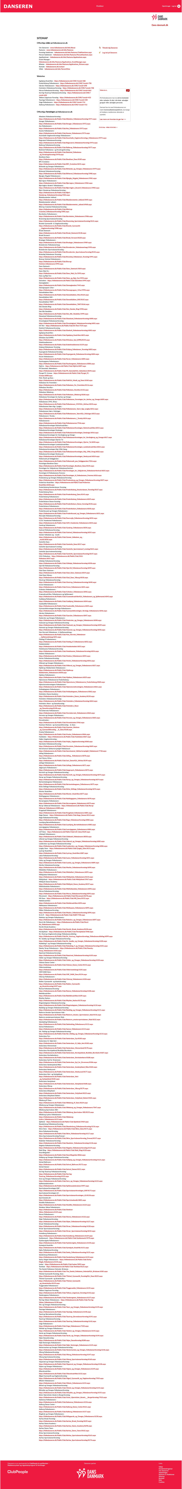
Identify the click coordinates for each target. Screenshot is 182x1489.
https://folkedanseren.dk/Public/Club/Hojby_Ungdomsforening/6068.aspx (66, 741)
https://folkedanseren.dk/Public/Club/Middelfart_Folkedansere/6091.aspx (66, 872)
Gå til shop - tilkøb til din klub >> (108, 127)
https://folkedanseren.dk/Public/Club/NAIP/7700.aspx (65, 915)
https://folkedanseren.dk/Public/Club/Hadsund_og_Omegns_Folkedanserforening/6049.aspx (72, 625)
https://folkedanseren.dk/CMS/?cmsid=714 (69, 102)
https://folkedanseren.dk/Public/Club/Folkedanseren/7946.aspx (62, 423)
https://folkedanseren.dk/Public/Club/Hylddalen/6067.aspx (69, 737)
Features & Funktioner (166, 1474)
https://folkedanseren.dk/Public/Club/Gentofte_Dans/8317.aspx (62, 544)
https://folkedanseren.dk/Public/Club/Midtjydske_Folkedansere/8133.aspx (66, 877)
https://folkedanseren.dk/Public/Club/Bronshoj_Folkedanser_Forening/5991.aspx (68, 257)
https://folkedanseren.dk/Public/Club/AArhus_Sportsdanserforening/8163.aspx (67, 1435)
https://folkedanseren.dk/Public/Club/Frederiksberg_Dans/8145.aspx (64, 494)
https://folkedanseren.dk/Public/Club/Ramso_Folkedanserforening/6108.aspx (67, 991)
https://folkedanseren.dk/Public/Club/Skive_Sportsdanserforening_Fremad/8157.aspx (70, 1138)
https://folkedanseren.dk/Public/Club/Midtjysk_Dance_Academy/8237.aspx (66, 884)
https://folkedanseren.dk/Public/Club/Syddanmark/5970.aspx (71, 1238)
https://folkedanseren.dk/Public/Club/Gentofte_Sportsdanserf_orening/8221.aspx (68, 549)
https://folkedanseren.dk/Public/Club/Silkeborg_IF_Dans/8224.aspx (63, 1103)
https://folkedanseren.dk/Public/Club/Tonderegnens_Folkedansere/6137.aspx (67, 1297)
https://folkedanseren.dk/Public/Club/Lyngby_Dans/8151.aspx (72, 848)
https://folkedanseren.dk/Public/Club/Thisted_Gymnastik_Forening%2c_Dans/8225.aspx (71, 1276)
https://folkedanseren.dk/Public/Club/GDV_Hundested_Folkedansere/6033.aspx (68, 523)
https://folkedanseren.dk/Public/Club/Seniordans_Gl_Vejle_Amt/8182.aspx (66, 1043)
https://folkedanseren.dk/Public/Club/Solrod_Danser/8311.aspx (62, 1169)
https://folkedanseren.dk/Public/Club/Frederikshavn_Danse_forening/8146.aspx (67, 504)
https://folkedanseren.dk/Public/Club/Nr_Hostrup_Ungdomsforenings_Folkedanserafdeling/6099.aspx (76, 936)
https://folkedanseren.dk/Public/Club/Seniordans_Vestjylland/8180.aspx (65, 1084)
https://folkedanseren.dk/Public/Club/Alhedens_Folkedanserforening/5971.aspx (67, 119)
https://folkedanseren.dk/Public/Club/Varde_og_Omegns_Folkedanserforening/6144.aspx (71, 1335)
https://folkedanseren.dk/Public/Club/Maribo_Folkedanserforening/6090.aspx (67, 867)
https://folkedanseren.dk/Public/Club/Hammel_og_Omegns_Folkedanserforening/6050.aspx (72, 630)
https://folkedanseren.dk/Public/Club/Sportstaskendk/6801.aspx (62, 1200)
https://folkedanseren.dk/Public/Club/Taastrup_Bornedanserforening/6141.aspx (68, 1316)
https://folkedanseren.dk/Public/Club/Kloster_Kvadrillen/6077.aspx (63, 794)
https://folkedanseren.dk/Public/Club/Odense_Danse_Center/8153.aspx (65, 965)
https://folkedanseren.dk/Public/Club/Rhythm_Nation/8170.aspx (62, 1000)
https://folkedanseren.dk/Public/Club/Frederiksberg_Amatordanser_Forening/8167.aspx (70, 490)
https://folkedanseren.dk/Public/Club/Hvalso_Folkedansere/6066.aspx (64, 734)
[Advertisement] (86, 23)
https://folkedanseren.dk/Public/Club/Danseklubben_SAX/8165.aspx (63, 299)
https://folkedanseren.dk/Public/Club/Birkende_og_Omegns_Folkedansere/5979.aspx (69, 169)
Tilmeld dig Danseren (109, 48)
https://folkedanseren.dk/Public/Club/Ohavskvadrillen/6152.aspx (62, 1374)
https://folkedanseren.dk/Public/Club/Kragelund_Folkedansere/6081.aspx (65, 813)
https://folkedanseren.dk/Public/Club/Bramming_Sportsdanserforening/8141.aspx (68, 221)
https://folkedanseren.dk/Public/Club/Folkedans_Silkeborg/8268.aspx (64, 395)
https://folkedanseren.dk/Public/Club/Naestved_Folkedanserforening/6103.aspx (68, 955)
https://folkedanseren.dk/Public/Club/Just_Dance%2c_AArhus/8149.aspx (65, 760)
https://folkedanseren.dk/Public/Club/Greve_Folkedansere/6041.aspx (64, 587)
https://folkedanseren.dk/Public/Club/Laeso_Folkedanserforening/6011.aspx (66, 858)
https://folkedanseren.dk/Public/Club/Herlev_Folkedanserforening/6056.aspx (67, 661)
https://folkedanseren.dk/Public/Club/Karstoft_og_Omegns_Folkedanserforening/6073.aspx (72, 775)
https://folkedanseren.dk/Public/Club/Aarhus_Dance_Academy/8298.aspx (65, 1426)
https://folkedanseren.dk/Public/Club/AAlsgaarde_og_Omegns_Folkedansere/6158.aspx (70, 1416)
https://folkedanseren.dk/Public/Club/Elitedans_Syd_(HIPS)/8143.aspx (64, 340)
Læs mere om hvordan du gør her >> (113, 119)
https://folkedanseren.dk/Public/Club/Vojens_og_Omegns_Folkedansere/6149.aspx (69, 1369)
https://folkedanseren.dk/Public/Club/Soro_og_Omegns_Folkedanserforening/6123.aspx (70, 1181)
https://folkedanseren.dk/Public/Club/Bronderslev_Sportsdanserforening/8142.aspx (69, 252)
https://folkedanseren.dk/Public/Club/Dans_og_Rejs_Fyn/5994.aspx (63, 278)
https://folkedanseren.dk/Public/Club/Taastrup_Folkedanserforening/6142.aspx (67, 1321)
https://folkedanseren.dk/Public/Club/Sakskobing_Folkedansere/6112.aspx (66, 1024)
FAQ (160, 1480)
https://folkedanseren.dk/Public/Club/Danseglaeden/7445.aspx (62, 285)
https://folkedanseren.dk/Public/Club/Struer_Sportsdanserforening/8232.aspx (67, 1231)
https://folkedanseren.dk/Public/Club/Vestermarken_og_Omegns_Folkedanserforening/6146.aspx (74, 1350)
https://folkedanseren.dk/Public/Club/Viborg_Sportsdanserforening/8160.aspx (67, 1359)
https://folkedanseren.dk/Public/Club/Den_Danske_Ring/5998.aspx (63, 309)
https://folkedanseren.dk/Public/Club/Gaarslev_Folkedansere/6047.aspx (65, 615)
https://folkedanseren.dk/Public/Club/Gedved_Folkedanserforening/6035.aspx (67, 532)
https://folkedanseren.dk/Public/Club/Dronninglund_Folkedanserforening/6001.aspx (69, 323)
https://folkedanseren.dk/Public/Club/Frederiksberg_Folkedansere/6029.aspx (67, 499)
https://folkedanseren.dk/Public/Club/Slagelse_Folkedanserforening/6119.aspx (67, 1148)
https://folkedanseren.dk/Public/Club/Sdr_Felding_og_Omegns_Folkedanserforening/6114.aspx (73, 1034)
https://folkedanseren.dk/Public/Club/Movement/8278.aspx (70, 896)
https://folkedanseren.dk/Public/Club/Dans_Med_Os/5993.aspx (62, 273)
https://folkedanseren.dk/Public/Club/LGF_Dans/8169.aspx (68, 832)
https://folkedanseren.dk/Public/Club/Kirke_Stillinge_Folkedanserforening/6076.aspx (69, 789)
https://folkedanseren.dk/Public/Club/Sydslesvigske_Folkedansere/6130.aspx (67, 1243)
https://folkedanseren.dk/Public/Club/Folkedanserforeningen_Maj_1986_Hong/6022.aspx (71, 452)
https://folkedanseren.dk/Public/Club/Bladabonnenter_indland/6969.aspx (65, 200)
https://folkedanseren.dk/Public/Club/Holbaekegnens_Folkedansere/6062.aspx (67, 691)
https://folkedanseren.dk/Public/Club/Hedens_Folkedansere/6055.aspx (64, 656)
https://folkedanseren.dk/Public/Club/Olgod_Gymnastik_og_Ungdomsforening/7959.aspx (71, 1378)
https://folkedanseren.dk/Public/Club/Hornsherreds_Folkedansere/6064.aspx (67, 713)
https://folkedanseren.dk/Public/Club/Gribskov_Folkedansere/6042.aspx (65, 592)
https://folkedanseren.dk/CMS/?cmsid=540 (72, 100)
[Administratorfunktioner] (179, 6)
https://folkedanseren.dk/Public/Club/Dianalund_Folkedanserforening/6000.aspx (68, 318)
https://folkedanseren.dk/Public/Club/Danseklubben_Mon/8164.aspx (64, 295)
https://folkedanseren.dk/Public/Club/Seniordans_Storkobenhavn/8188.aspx (66, 1057)
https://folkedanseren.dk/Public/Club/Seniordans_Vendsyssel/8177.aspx (65, 1072)
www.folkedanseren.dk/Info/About (62, 48)
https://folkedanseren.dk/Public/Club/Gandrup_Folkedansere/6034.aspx (65, 528)
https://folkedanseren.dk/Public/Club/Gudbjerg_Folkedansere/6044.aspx (65, 601)
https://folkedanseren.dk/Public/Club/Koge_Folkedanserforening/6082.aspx (66, 820)
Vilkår (161, 1467)
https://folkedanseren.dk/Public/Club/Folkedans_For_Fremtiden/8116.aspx (66, 385)
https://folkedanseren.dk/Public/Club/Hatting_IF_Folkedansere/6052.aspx (65, 642)
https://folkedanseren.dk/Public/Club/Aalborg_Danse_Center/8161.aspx (65, 1407)
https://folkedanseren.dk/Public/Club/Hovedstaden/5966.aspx (61, 722)
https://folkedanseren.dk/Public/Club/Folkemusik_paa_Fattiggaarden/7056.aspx (67, 461)
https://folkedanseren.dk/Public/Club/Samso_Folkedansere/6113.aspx (64, 1029)
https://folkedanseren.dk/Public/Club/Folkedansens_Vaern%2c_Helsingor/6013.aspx (69, 414)
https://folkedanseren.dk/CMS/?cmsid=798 (75, 83)
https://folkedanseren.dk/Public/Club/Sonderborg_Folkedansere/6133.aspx (66, 1257)
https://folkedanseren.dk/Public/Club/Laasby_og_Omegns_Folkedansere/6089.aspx (69, 863)
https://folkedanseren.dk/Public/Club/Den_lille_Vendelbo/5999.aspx (63, 314)
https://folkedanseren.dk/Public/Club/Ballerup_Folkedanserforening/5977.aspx (67, 147)
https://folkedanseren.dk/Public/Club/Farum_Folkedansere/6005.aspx (64, 359)
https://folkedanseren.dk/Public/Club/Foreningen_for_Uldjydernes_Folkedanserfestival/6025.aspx (74, 471)
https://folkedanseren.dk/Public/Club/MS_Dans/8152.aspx (68, 898)
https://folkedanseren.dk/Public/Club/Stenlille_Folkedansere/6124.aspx (65, 1205)
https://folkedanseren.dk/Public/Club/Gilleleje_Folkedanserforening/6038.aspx (67, 563)
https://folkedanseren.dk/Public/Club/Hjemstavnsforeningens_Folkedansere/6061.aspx (70, 687)
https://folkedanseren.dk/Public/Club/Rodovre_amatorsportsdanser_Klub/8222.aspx (69, 1019)
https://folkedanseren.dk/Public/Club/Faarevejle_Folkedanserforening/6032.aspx (68, 518)
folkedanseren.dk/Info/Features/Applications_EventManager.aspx (62, 62)
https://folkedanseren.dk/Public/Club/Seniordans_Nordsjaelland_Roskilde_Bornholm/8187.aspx (73, 1053)
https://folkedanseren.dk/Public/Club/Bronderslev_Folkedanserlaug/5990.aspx (67, 247)
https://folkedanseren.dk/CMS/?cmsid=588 (70, 81)
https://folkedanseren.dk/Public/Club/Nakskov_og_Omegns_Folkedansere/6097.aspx (69, 920)
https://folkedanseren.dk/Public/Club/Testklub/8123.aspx (67, 1267)
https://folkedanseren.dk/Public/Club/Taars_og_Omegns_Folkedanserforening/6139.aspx (71, 1307)
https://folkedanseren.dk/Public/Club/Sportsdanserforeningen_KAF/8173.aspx (67, 1190)
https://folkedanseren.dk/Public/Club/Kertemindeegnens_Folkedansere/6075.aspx (68, 784)
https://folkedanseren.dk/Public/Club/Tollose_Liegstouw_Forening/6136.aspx (67, 1293)
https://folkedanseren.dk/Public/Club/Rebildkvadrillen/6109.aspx (62, 996)
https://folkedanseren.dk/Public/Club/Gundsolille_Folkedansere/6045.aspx (66, 606)
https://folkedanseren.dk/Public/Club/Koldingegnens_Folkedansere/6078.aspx (67, 798)
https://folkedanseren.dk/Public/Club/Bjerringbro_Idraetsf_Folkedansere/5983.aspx (69, 188)
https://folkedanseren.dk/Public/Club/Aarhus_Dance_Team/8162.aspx (64, 1431)
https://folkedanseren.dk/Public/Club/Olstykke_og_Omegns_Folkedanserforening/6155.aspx (72, 1393)
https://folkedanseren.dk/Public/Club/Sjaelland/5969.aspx (67, 1122)
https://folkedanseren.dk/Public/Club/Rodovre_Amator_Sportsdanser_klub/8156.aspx (70, 1015)
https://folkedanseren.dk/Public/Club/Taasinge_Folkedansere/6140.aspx (65, 1312)
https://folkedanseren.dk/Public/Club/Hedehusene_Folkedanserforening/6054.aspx (69, 651)
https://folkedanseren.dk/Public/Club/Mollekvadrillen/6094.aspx (62, 903)
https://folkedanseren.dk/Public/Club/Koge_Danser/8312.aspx (72, 815)
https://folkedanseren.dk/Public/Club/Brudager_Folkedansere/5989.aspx (65, 242)
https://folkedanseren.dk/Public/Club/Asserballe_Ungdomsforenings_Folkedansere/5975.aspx (72, 138)
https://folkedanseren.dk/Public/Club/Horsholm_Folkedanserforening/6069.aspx (68, 746)
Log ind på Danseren (109, 53)
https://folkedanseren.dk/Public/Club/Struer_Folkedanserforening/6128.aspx (66, 1226)
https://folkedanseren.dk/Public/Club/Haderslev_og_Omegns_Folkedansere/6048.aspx (70, 620)
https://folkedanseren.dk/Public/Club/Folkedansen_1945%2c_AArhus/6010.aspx (68, 404)
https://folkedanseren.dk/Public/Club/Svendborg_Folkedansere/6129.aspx (66, 1236)
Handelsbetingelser (166, 1469)
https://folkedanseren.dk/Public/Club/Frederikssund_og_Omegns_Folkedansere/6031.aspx (71, 513)
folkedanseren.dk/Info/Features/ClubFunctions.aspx (73, 52)
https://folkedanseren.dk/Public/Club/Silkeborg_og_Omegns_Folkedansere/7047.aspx (70, 1107)
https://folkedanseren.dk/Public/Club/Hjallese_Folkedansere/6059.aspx (65, 677)
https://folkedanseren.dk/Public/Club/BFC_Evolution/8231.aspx (62, 164)
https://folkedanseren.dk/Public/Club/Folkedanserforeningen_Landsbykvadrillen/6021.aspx (72, 447)
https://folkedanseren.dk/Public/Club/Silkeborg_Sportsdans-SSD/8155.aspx (66, 1112)
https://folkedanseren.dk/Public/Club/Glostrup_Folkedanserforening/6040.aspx (67, 582)
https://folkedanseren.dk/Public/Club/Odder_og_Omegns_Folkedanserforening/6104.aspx (71, 960)
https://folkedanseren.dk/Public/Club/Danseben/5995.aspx (69, 280)
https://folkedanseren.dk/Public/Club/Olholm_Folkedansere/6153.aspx (64, 1383)
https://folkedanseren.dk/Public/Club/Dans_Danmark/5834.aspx (62, 269)
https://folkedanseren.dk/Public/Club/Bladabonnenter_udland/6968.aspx (65, 204)
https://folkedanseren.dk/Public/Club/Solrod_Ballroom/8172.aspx (63, 1164)
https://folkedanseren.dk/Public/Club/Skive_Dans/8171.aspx (70, 1129)
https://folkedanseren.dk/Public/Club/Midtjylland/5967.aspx (71, 879)
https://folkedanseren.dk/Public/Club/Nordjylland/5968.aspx (71, 932)
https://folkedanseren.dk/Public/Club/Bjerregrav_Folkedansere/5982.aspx (65, 183)
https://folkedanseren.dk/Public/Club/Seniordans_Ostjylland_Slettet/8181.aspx (67, 1098)
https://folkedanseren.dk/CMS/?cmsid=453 (75, 97)
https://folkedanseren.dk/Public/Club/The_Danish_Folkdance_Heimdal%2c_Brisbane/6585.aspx (73, 1271)
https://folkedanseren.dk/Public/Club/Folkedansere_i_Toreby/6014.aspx (65, 418)
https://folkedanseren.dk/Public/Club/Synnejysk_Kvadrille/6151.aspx (64, 1248)
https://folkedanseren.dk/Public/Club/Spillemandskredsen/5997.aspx (64, 1186)
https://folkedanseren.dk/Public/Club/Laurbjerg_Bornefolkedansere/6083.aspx (67, 825)
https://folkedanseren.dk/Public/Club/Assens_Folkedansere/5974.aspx (64, 133)
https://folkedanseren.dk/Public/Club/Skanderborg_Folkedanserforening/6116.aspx (69, 1126)
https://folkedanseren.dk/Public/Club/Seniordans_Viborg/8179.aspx (63, 1088)
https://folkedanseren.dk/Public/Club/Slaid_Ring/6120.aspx (69, 1150)
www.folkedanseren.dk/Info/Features (60, 50)
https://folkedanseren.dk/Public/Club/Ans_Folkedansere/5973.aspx (63, 128)
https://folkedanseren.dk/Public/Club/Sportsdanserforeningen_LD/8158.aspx (67, 1195)
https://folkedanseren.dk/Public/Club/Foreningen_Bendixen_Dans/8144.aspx (66, 466)
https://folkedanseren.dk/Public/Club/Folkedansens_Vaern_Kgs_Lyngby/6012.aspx (68, 409)
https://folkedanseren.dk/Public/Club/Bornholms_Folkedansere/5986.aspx (66, 216)
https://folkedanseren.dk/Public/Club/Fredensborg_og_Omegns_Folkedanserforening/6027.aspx (73, 480)
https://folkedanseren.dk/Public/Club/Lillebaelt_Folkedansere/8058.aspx (65, 836)
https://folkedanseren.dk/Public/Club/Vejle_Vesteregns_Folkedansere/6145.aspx (68, 1345)
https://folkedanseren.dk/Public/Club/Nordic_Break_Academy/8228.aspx (65, 929)
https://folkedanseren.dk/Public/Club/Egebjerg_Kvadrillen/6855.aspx (64, 335)
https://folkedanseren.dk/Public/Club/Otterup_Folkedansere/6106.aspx (65, 979)
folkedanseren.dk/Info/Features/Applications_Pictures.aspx (67, 64)
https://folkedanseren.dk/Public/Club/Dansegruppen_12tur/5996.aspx (64, 290)
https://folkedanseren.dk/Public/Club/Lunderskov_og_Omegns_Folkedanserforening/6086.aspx (73, 846)
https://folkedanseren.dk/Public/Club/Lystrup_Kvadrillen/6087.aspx (63, 853)
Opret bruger (166, 6)
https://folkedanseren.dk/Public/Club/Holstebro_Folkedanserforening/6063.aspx (68, 701)
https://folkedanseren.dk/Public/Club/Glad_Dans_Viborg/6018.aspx (63, 577)
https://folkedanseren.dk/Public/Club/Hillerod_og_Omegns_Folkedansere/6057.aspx (69, 665)
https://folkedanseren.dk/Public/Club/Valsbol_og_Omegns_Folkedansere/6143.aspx (69, 1331)
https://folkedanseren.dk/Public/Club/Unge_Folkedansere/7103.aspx (64, 1326)
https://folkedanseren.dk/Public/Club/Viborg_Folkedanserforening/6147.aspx (67, 1355)
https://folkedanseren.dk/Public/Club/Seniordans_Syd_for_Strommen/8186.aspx (68, 1062)
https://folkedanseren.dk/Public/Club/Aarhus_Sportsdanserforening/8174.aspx (67, 1440)
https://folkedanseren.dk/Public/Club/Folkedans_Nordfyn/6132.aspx (64, 390)
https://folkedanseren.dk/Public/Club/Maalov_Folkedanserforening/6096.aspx (67, 913)
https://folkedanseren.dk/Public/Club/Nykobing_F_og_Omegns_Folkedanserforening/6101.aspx (73, 946)
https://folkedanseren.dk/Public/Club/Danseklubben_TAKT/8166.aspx (64, 304)
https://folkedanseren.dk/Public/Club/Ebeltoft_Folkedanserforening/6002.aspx (67, 330)
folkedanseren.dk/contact (55, 67)
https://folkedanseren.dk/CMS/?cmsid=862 (75, 90)
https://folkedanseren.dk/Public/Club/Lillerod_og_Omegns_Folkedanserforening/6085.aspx (72, 841)
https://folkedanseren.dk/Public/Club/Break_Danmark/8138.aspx (62, 233)
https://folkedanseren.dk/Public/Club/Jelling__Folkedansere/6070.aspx (64, 756)
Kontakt (161, 1478)
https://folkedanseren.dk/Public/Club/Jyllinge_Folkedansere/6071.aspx (64, 765)
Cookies (162, 1482)
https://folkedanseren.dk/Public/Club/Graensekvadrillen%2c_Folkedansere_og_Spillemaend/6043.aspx (76, 596)
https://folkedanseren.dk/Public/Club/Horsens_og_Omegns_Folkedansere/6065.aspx (69, 718)
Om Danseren (164, 1471)
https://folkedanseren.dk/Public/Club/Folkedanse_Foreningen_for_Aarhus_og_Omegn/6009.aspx (73, 399)
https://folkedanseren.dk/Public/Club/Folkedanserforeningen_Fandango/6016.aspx (68, 433)
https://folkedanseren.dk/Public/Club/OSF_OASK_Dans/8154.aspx (63, 974)
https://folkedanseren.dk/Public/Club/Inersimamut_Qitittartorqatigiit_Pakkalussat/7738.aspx (72, 751)
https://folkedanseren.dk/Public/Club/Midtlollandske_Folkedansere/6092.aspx (67, 889)
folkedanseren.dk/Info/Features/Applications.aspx (68, 57)
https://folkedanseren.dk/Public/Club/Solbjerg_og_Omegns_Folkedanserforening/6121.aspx (72, 1160)
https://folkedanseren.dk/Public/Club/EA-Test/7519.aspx (66, 326)
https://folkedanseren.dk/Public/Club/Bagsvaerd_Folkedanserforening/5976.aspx (68, 143)
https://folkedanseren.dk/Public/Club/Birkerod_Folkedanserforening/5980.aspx (67, 173)
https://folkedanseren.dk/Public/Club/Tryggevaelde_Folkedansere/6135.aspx (66, 1288)
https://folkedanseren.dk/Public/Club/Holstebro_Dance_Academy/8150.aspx (66, 696)
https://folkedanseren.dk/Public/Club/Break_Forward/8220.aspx (62, 238)
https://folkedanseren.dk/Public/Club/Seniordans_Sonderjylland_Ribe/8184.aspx (68, 1067)
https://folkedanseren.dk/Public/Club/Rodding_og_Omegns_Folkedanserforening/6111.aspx (72, 1010)
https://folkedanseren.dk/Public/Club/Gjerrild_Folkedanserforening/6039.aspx (67, 568)
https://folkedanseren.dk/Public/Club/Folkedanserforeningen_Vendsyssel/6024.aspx (69, 456)
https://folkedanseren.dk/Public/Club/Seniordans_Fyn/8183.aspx (62, 1038)
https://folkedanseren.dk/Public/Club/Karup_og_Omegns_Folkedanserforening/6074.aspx (71, 779)
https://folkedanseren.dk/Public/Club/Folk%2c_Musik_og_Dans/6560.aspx (65, 380)
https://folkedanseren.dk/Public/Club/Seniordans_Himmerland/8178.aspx (65, 1048)
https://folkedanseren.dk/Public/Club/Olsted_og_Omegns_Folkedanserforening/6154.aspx (71, 1388)
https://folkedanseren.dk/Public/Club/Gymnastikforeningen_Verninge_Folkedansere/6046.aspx (73, 611)
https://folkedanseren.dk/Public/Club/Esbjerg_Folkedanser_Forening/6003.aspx (67, 349)
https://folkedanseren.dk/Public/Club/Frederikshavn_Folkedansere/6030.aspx (67, 509)
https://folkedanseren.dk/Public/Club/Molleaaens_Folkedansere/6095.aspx (66, 908)
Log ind (174, 6)
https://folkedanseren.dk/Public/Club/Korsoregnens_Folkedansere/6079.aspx (67, 803)
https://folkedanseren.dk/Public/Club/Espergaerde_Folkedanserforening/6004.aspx (69, 354)
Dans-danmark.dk (160, 25)
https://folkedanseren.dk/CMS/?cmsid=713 (71, 105)
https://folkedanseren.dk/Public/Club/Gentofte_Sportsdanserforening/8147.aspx (68, 554)
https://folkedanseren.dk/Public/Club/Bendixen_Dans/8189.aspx (62, 159)
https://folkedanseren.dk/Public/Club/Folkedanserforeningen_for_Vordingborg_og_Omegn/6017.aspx (75, 437)
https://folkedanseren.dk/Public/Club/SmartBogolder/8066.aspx (62, 1155)
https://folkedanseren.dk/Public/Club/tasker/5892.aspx (65, 1264)
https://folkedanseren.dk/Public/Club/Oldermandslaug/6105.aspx (62, 970)
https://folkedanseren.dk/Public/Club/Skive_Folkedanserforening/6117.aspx (66, 1133)
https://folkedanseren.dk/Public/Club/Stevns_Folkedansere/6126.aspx (64, 1217)
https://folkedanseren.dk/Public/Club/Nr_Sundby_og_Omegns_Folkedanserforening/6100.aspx (73, 941)
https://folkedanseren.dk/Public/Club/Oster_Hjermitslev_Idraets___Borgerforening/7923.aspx (73, 1397)
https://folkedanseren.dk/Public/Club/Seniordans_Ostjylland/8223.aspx (65, 1093)
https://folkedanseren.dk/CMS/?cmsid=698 (71, 86)
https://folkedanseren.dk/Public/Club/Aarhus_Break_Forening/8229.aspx (65, 1421)
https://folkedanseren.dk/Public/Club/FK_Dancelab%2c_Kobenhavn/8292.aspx (67, 371)
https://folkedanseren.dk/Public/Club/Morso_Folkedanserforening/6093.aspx (67, 894)
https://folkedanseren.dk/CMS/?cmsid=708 (78, 88)
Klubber (100, 6)
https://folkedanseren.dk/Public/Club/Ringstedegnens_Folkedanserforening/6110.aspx (70, 1005)
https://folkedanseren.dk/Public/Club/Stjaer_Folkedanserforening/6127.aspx (66, 1221)
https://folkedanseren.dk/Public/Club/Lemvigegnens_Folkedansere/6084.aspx (67, 829)
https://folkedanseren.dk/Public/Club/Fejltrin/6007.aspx (65, 366)
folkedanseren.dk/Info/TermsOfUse (57, 69)
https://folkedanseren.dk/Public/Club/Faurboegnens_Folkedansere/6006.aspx (67, 364)
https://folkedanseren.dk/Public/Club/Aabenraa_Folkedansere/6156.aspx (65, 1402)
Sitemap (162, 1476)
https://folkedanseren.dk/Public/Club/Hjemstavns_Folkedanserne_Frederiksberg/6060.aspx (72, 682)
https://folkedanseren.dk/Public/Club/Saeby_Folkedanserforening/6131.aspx (66, 1252)
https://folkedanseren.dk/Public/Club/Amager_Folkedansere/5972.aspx (64, 124)
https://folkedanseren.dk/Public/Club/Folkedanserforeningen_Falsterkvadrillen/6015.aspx (71, 428)
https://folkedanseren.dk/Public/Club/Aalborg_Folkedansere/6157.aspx (64, 1412)
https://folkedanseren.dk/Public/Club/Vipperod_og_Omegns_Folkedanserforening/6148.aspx (72, 1364)
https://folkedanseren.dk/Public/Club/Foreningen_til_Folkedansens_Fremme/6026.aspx (70, 475)
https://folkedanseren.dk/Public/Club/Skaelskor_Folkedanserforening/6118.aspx (68, 1143)
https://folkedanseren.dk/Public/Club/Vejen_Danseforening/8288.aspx (64, 1340)
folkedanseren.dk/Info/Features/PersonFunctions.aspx (72, 55)
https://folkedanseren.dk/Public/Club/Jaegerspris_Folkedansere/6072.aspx (66, 770)
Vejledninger (163, 1472)
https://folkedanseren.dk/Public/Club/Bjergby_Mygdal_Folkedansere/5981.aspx (68, 178)
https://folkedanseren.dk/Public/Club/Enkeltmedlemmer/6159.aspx (63, 345)
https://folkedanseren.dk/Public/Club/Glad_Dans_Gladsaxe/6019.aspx (64, 573)
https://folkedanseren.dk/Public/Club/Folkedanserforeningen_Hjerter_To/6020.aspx (69, 442)
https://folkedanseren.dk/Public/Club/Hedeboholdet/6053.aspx (62, 646)
